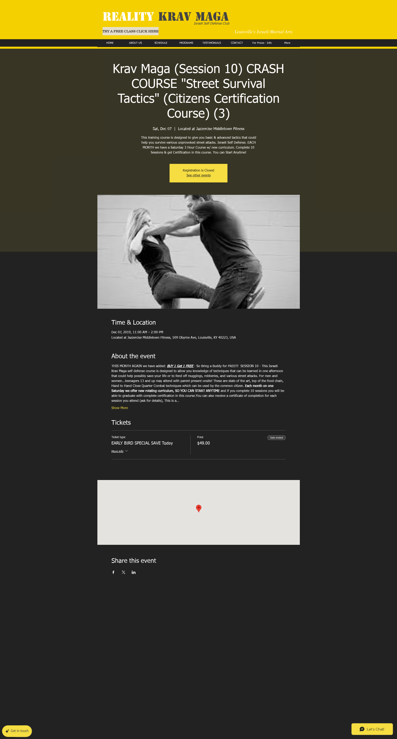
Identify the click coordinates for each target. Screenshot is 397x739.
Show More (119, 408)
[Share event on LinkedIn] (134, 572)
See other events (199, 175)
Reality (166, 16)
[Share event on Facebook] (113, 572)
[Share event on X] (124, 572)
